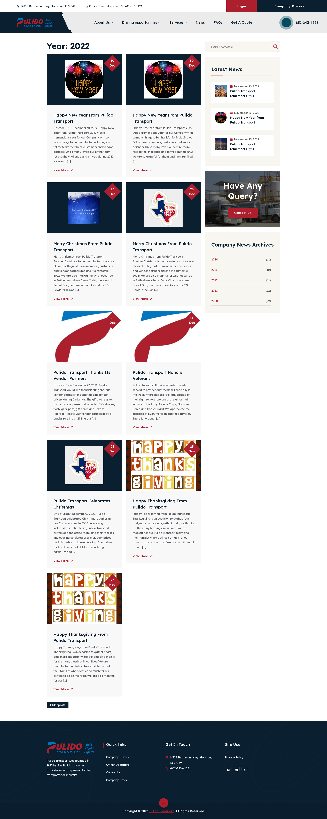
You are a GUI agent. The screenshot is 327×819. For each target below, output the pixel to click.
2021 (214, 290)
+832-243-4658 (179, 768)
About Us (102, 22)
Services (176, 22)
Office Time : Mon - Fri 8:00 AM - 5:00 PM (115, 6)
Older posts (57, 705)
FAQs (218, 22)
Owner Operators (117, 764)
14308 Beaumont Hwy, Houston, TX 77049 (47, 6)
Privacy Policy (234, 757)
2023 (214, 270)
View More (61, 170)
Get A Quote (241, 22)
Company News (116, 780)
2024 (214, 259)
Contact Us (242, 213)
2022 (214, 280)
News (200, 22)
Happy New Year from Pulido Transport (247, 120)
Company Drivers (290, 6)
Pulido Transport (161, 811)
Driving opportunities (140, 22)
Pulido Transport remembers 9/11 (242, 93)
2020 (214, 301)
